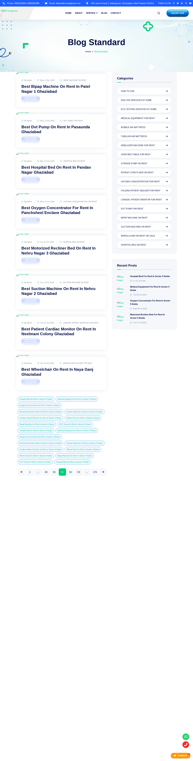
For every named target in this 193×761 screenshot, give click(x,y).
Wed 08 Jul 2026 (139, 308)
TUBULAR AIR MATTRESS (134, 136)
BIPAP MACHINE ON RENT (74, 80)
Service (90, 13)
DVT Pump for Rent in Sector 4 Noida (75, 424)
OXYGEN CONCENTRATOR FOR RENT (80, 202)
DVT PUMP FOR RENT (73, 121)
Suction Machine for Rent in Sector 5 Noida (84, 412)
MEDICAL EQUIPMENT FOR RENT (138, 118)
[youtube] (190, 3)
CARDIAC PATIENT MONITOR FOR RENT (80, 323)
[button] (180, 755)
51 (62, 472)
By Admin (28, 80)
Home (68, 13)
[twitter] (178, 3)
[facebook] (173, 3)
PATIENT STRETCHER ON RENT (137, 172)
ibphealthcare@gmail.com (68, 3)
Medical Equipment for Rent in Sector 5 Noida (77, 399)
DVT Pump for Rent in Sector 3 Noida (35, 462)
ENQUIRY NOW (177, 13)
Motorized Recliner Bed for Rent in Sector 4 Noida (40, 443)
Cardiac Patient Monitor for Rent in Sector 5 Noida (40, 418)
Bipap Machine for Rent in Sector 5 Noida (37, 424)
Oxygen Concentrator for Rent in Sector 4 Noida (39, 437)
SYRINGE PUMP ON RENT (134, 163)
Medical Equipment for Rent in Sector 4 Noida (77, 430)
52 (70, 472)
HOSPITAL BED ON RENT (74, 161)
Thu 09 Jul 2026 (139, 295)
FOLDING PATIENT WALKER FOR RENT (140, 190)
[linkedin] (182, 3)
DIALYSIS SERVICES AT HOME (136, 100)
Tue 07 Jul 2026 (139, 322)
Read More (30, 99)
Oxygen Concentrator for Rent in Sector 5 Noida (39, 405)
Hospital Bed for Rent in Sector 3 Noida (72, 462)
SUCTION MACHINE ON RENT (75, 282)
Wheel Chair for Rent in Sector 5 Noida (83, 418)
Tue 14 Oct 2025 (47, 242)
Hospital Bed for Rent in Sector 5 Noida (36, 399)
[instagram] (186, 3)
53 (78, 472)
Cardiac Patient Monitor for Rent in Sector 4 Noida (40, 449)
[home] (10, 11)
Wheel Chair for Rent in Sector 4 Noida (83, 449)
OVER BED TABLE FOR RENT (136, 154)
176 (95, 472)
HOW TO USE (127, 91)
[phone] (185, 736)
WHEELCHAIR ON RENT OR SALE (77, 363)
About (79, 13)
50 (54, 472)
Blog (104, 13)
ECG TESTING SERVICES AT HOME (139, 109)
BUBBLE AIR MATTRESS (133, 127)
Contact (116, 13)
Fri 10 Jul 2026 (138, 281)
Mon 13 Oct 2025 (47, 80)
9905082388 (33, 3)
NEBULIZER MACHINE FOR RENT (138, 145)
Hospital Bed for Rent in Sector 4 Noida (36, 430)
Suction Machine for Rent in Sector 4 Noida (84, 443)
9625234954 (20, 3)
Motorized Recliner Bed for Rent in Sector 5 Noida (40, 412)
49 (46, 472)
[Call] (185, 744)
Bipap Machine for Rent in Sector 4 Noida (74, 456)
